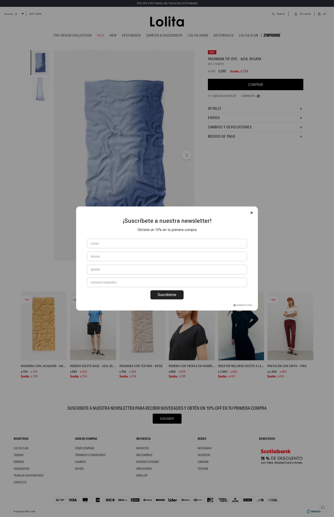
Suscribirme (167, 295)
